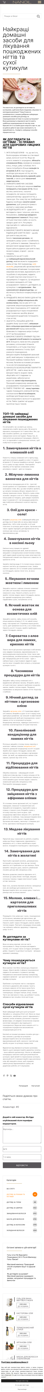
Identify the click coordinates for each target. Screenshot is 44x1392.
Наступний (35, 1086)
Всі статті (11, 1189)
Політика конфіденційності (14, 1362)
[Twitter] (11, 1075)
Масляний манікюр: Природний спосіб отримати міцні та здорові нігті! (21, 1266)
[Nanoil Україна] (22, 2)
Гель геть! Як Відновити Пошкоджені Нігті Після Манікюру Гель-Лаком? (21, 1257)
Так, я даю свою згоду (22, 1380)
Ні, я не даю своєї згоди (22, 1385)
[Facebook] (4, 1075)
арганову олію (15, 711)
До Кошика (23, 1306)
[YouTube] (14, 1075)
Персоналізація (22, 1389)
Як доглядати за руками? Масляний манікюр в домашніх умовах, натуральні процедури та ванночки (21, 1277)
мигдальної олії (29, 746)
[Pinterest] (7, 1075)
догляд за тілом (21, 1202)
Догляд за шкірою (21, 1208)
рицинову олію (16, 520)
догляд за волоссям (21, 1225)
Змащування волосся (21, 1213)
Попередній (23, 1086)
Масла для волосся (21, 1219)
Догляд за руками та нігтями (21, 1195)
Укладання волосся (21, 1230)
